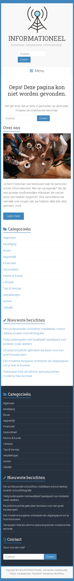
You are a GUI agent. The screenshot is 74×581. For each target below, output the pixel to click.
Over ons (11, 127)
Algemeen (9, 238)
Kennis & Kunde (13, 276)
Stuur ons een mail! (14, 547)
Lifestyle (8, 282)
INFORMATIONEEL (37, 38)
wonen (7, 301)
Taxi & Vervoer (12, 288)
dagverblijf (9, 257)
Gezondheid (10, 269)
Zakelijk (8, 307)
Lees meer (13, 216)
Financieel (9, 263)
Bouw (6, 250)
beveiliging (9, 244)
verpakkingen (11, 295)
